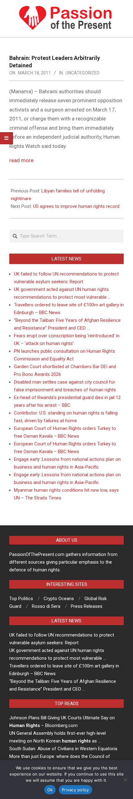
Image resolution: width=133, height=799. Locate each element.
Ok (50, 789)
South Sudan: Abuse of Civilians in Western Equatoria (63, 748)
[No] (125, 779)
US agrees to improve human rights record (76, 206)
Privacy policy (75, 789)
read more (21, 160)
